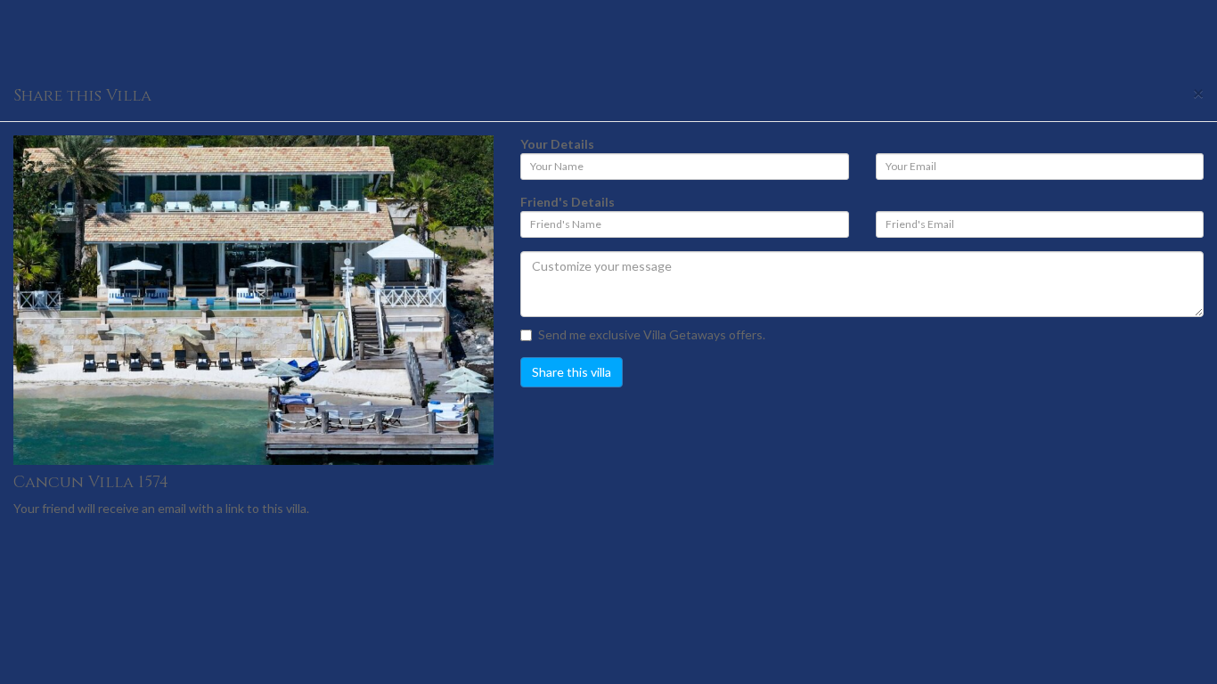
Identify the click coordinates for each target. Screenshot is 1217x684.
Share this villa (571, 371)
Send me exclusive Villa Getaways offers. (651, 334)
